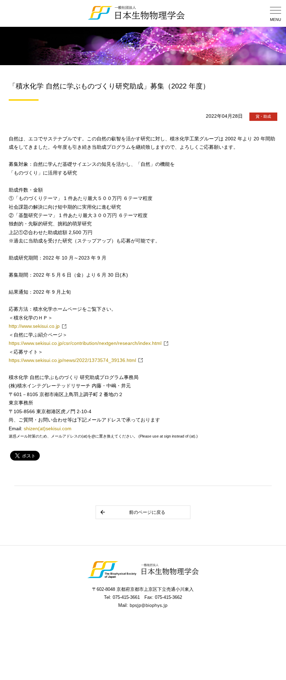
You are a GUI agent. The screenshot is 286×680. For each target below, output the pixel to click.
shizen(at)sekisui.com (48, 428)
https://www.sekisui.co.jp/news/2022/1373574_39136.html (72, 360)
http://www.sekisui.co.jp (34, 326)
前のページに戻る (147, 512)
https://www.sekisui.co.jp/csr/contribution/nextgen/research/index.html (85, 343)
